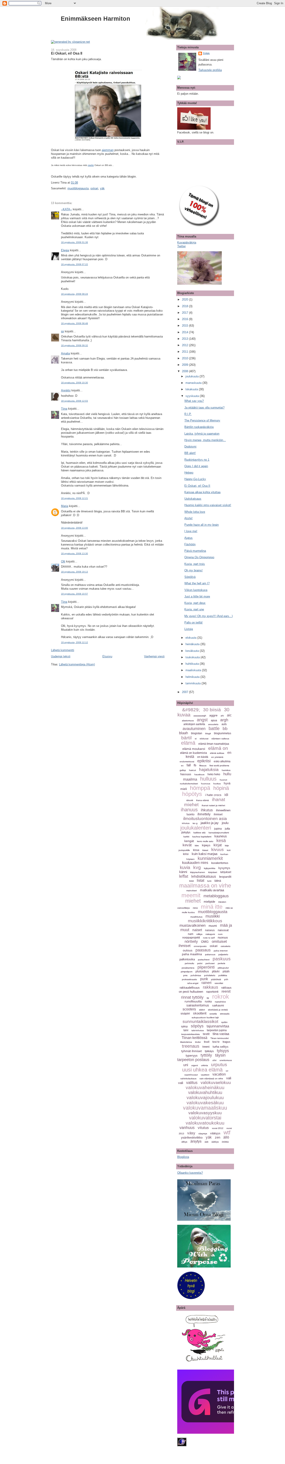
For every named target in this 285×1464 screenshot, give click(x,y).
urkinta (204, 1065)
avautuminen (194, 728)
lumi (209, 881)
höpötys (192, 794)
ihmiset (218, 814)
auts (224, 724)
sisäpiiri (185, 1013)
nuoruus (223, 937)
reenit (226, 991)
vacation (219, 1074)
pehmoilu (189, 963)
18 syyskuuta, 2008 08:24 (74, 294)
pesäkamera (188, 968)
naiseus (210, 930)
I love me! (190, 531)
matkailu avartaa (212, 890)
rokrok (220, 996)
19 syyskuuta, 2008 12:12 (74, 642)
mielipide (209, 901)
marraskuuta (193, 382)
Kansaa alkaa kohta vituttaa (202, 492)
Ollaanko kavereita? (190, 1172)
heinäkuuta (192, 644)
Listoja (188, 629)
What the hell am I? (197, 583)
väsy (191, 1133)
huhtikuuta (192, 663)
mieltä (91, 165)
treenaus (190, 1046)
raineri (207, 983)
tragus (226, 1041)
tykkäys (209, 1051)
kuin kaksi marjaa (204, 854)
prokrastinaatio (189, 979)
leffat (183, 876)
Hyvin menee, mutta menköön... (205, 440)
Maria (64, 506)
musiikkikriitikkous (205, 920)
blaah (183, 733)
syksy (184, 1026)
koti (228, 850)
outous (187, 950)
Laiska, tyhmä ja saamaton (201, 433)
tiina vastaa (221, 1034)
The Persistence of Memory (202, 420)
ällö (226, 1137)
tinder (198, 1042)
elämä (188, 743)
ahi (222, 715)
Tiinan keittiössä (194, 1038)
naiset (197, 930)
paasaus (203, 950)
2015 (185, 325)
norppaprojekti (191, 937)
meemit (190, 895)
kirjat (218, 845)
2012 (185, 345)
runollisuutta (193, 1001)
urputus (219, 1064)
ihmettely (204, 814)
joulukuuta (192, 376)
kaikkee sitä (199, 832)
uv (227, 1070)
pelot (199, 963)
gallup (183, 770)
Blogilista (183, 1157)
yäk (102, 188)
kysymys (224, 868)
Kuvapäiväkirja (186, 242)
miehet (193, 901)
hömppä (200, 788)
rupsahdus (220, 1001)
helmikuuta (192, 677)
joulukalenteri (195, 828)
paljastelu (223, 954)
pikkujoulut (223, 968)
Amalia (65, 353)
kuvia (185, 867)
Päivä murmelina (195, 550)
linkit (191, 881)
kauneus (220, 836)
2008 (185, 371)
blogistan (196, 733)
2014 (185, 332)
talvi (185, 1030)
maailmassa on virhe (205, 885)
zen (217, 1137)
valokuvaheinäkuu (205, 1087)
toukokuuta (193, 657)
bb (225, 728)
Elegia (65, 250)
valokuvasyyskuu (205, 1112)
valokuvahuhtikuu (205, 1092)
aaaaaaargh (199, 715)
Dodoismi (190, 446)
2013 (185, 338)
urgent (194, 1065)
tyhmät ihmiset (191, 1051)
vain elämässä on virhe (211, 1078)
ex (182, 765)
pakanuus (210, 954)
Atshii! (188, 518)
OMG (205, 941)
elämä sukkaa (217, 753)
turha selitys (220, 1046)
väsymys (202, 1133)
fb (195, 765)
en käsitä (202, 757)
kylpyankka (209, 868)
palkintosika (187, 959)
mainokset (191, 890)
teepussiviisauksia (190, 1034)
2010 (185, 358)
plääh (226, 971)
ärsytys (196, 1141)
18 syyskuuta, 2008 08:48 (74, 323)
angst (202, 719)
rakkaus (210, 987)
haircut (192, 770)
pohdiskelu (209, 975)
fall (189, 765)
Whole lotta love (194, 511)
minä (195, 908)
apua (214, 720)
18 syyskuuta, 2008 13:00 (74, 528)
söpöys (197, 1026)
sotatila (213, 1013)
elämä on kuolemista (193, 752)
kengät (189, 841)
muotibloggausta (78, 188)
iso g (195, 823)
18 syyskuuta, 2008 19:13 (74, 571)
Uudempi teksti (60, 656)
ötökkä (225, 1142)
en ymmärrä (217, 757)
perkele (221, 963)
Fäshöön (189, 544)
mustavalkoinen (192, 925)
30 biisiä (212, 709)
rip (208, 998)
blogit (208, 733)
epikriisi (204, 761)
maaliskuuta (193, 670)
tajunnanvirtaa (218, 1026)
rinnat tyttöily (192, 997)
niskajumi (210, 934)
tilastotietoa (186, 1042)
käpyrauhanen (197, 872)
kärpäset (212, 872)
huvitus (217, 783)
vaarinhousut (191, 1074)
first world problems (219, 765)
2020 (185, 299)
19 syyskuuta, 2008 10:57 (74, 594)
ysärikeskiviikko (192, 1137)
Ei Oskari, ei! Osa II (66, 53)
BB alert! (190, 453)
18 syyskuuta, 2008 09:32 (74, 345)
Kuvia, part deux (195, 603)
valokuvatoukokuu (205, 1122)
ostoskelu (225, 946)
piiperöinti (206, 967)
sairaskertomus (197, 1005)
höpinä (221, 788)
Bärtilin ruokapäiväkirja (199, 427)
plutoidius (202, 971)
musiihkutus (196, 917)
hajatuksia (209, 769)
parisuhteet (204, 959)
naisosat (223, 930)
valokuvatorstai (205, 1117)
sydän (224, 1022)
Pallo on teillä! (193, 622)
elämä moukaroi (193, 748)
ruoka (208, 1001)
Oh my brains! (193, 570)
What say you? (194, 401)
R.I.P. (187, 414)
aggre (213, 715)
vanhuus (187, 1127)
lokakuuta (192, 389)
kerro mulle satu (205, 841)
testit (206, 1034)
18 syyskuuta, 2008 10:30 (74, 382)
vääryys (215, 1133)
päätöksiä (216, 979)
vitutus (203, 1128)
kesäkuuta (192, 650)
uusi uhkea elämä (202, 1070)
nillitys (199, 934)
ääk (206, 1142)
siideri (202, 1009)
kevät (187, 845)
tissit (206, 1041)
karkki (186, 836)
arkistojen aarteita (194, 724)
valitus (191, 1082)
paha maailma (192, 954)
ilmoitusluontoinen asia (205, 818)
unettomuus (226, 1060)
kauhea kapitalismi (201, 836)
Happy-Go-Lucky (195, 479)
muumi (213, 925)
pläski (216, 971)
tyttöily (206, 1055)
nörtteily (191, 941)
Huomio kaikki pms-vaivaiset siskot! (207, 505)
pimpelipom (186, 971)
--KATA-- (66, 209)
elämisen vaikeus (220, 738)
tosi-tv (216, 1041)
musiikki (213, 916)
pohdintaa (196, 975)
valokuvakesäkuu (205, 1102)
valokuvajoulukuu (205, 1097)
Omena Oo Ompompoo (199, 557)
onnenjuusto (200, 946)
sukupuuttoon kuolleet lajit (205, 1017)
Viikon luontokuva (195, 590)
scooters (189, 1009)
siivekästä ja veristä (218, 1009)
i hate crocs (213, 795)
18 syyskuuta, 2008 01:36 (74, 242)
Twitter (181, 246)
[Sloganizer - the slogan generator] (70, 41)
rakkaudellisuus (190, 987)
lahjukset (225, 872)
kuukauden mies (195, 863)
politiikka (222, 975)
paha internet (221, 950)
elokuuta (191, 637)
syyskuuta (192, 396)
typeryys (191, 1055)
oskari (94, 188)
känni (183, 872)
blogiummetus (222, 733)
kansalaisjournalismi (219, 832)
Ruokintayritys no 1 (196, 459)
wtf (227, 1132)
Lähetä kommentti (62, 650)
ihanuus (189, 809)
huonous (205, 783)
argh (224, 720)
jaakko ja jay (210, 823)
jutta (227, 828)
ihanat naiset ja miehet (213, 805)
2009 (185, 364)
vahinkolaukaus (188, 1078)
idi (226, 795)
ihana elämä (202, 800)
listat (200, 880)
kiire (197, 845)
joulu (225, 823)
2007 (185, 692)
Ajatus (188, 538)
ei (196, 738)
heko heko (214, 774)
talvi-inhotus (197, 1030)
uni (185, 1065)
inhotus (185, 823)
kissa (196, 850)
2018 (185, 306)
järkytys (185, 832)
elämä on (218, 748)
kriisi (186, 854)
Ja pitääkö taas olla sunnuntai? (204, 407)
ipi (62, 331)
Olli (63, 561)
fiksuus (202, 765)
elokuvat (204, 738)
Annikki (66, 390)
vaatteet (205, 1074)
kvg (197, 867)
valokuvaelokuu (216, 1082)
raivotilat (219, 983)
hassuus (185, 774)
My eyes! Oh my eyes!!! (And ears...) (208, 616)
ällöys (184, 1142)
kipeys (206, 845)
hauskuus (199, 774)
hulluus (208, 779)
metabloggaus (216, 896)
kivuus (217, 849)
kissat (205, 850)
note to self (209, 937)
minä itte (211, 906)
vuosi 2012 (217, 1128)
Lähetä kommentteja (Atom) (77, 664)
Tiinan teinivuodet (219, 1038)
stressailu (225, 1013)
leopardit (225, 876)
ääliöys (215, 1142)
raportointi (212, 991)
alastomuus (188, 720)
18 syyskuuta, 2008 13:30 (74, 553)
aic (229, 715)
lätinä (217, 880)
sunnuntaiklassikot (200, 1021)
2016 (185, 319)
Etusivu (107, 656)
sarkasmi (218, 1005)
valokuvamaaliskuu (205, 1108)
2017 (185, 312)
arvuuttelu (213, 724)
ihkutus (207, 810)
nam (190, 934)
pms (185, 975)
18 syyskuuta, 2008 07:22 (74, 264)
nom (220, 934)
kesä (221, 840)
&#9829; (191, 709)
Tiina (64, 408)
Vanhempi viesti (154, 656)
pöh (226, 979)
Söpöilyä (189, 577)
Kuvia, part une (194, 609)
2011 (185, 351)
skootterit (199, 1013)
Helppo (188, 472)
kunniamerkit (210, 858)
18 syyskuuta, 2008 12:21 (74, 498)
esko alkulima (222, 761)
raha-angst (192, 983)
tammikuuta (193, 683)
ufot (214, 1060)
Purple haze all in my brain (201, 524)
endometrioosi (187, 761)
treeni (206, 1046)
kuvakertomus (219, 863)
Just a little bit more (197, 596)
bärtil (186, 737)
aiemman (108, 150)
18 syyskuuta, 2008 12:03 (74, 401)
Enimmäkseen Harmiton (95, 18)
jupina (218, 828)
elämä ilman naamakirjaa (213, 743)
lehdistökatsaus (203, 876)
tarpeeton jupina (217, 1030)
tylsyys (223, 1051)
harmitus (226, 770)
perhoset (210, 963)
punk (204, 979)
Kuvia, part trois (194, 564)
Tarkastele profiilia (210, 70)
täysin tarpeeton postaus (201, 1057)
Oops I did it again (196, 466)
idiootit (189, 800)
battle (214, 728)
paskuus (222, 958)
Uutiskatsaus (192, 498)
